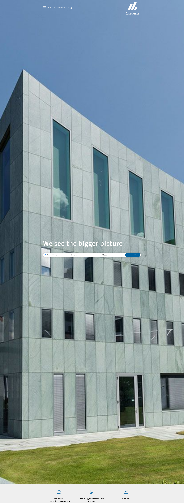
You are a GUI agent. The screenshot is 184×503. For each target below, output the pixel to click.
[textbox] (84, 255)
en (71, 7)
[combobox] (84, 254)
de (69, 7)
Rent (48, 255)
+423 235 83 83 (60, 7)
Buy (56, 255)
